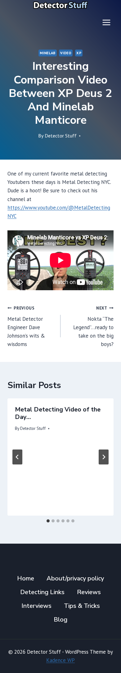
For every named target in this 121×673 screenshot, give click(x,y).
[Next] (104, 456)
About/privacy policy (75, 578)
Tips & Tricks (82, 606)
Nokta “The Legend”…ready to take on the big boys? (93, 326)
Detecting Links (42, 592)
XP (78, 52)
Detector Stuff (61, 135)
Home (25, 578)
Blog (60, 619)
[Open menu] (106, 22)
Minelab (48, 52)
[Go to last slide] (17, 456)
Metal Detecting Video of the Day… (58, 413)
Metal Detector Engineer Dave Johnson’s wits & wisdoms (26, 326)
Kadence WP (60, 660)
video (65, 52)
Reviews (89, 592)
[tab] (48, 520)
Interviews (36, 606)
